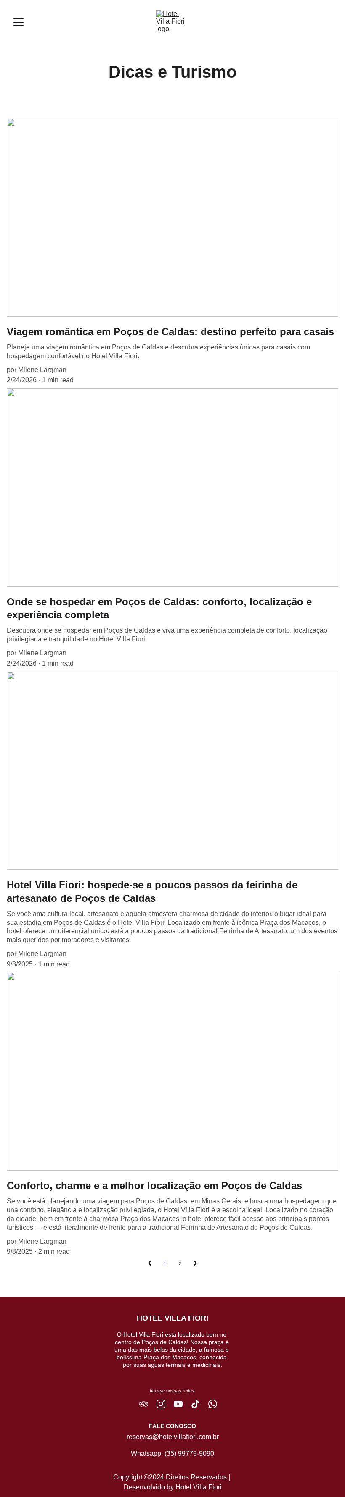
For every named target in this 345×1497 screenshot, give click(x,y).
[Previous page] (149, 1263)
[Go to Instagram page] (165, 1404)
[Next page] (195, 1263)
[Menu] (18, 22)
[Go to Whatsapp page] (212, 1404)
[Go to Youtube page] (182, 1404)
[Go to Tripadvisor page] (148, 1404)
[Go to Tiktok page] (199, 1404)
